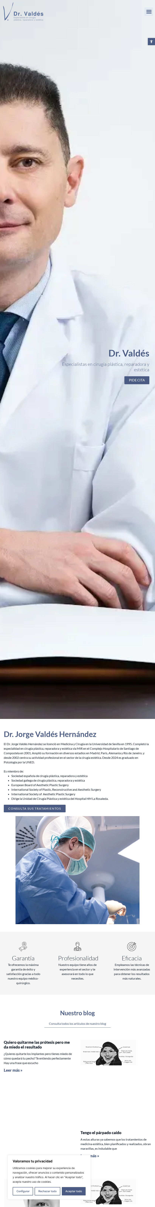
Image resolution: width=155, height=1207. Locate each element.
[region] (49, 1177)
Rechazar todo (47, 1191)
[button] (151, 41)
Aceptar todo (73, 1191)
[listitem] (77, 758)
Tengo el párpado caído (101, 1132)
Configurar (22, 1191)
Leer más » (13, 1070)
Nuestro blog (77, 1013)
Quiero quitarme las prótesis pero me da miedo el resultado (37, 1044)
